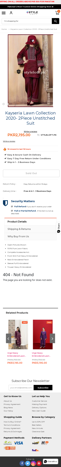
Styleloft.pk (49, 135)
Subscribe (43, 388)
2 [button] (8, 104)
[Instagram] (33, 463)
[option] (30, 70)
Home (4, 29)
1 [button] (3, 104)
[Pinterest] (39, 463)
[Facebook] (22, 463)
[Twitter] (27, 463)
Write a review (30, 131)
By (38, 135)
